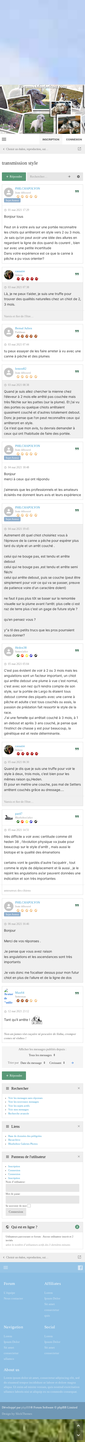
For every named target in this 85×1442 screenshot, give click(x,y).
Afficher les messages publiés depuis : (42, 1052)
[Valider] (72, 1063)
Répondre (15, 176)
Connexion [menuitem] (74, 139)
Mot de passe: (13, 1193)
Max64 (19, 992)
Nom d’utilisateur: (16, 1181)
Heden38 (21, 647)
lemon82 (20, 368)
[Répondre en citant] (77, 191)
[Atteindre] (79, 149)
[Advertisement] (42, 42)
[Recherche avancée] (78, 176)
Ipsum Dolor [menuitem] (52, 1298)
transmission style (20, 163)
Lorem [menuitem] (48, 1293)
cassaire (20, 271)
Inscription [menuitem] (50, 139)
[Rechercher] (69, 176)
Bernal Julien (23, 328)
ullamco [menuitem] (9, 1359)
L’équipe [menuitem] (9, 1293)
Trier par (25, 1063)
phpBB (25, 1407)
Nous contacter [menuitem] (13, 1298)
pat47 (18, 813)
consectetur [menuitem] (51, 1310)
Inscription (14, 1178)
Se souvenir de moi (16, 1205)
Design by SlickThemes (17, 1413)
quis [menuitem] (47, 1315)
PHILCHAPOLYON (27, 188)
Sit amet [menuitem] (49, 1304)
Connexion (14, 1174)
